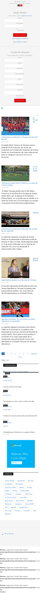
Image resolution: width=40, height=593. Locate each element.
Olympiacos (18, 504)
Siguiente (34, 354)
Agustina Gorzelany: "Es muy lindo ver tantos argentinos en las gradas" (18, 320)
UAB (34, 511)
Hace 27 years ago (9, 533)
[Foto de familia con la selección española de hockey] (15, 219)
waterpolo (8, 514)
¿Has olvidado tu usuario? (20, 42)
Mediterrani (8, 504)
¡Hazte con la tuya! (26, 16)
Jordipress (18, 494)
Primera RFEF (29, 504)
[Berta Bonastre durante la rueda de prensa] (15, 267)
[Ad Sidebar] (21, 454)
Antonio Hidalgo (9, 481)
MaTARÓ (30, 501)
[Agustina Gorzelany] (15, 309)
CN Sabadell (19, 484)
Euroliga (29, 487)
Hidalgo (7, 491)
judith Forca (28, 494)
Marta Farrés (20, 501)
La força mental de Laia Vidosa (12, 387)
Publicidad (21, 3)
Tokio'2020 (26, 511)
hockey (15, 491)
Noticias (5, 390)
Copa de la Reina (10, 487)
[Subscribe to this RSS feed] (38, 115)
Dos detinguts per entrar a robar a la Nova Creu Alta (18, 401)
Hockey (6, 119)
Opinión (8, 373)
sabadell (13, 507)
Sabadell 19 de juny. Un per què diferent (20, 367)
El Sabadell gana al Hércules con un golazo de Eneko (19, 432)
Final (20, 357)
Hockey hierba (24, 491)
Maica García (9, 501)
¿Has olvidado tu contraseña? (20, 38)
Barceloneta (21, 481)
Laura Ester (23, 497)
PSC (6, 507)
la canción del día (10, 497)
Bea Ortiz (30, 481)
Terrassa (17, 511)
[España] (15, 126)
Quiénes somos (13, 3)
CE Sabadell (8, 484)
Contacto (27, 3)
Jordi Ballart (8, 494)
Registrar (20, 100)
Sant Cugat (8, 511)
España (21, 487)
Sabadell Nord (23, 507)
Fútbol (5, 421)
